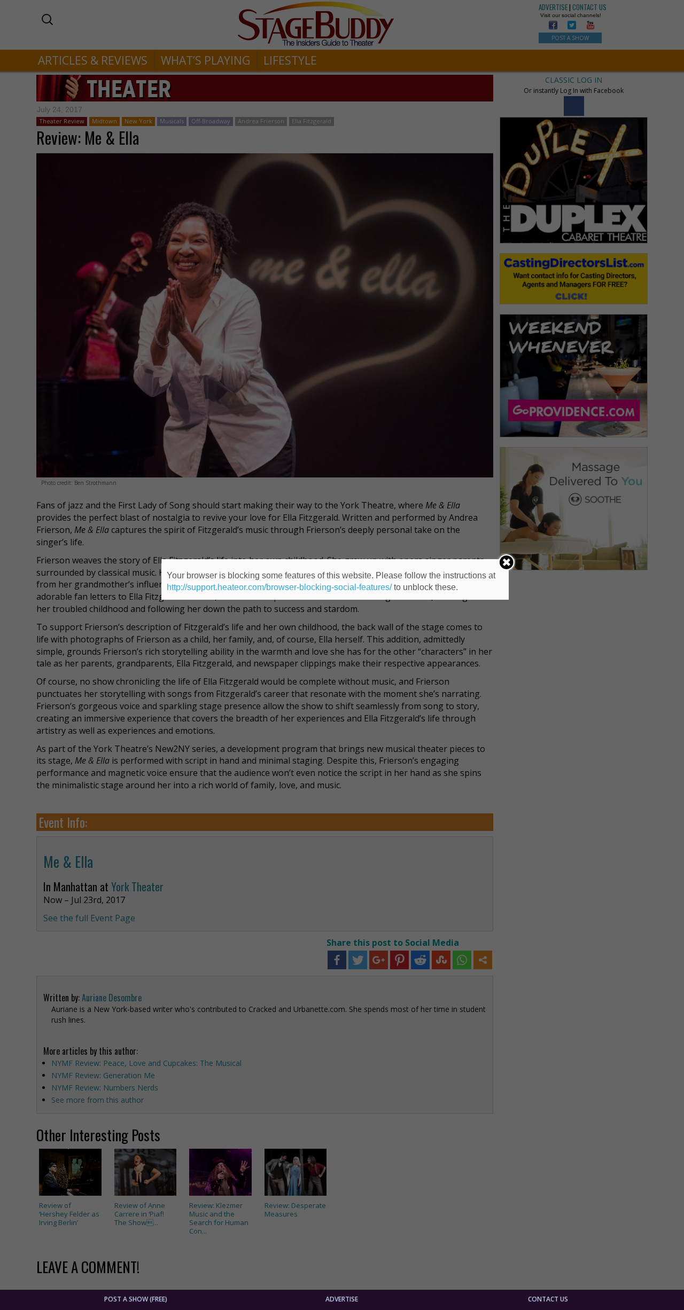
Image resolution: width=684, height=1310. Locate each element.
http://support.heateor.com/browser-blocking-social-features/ (279, 587)
